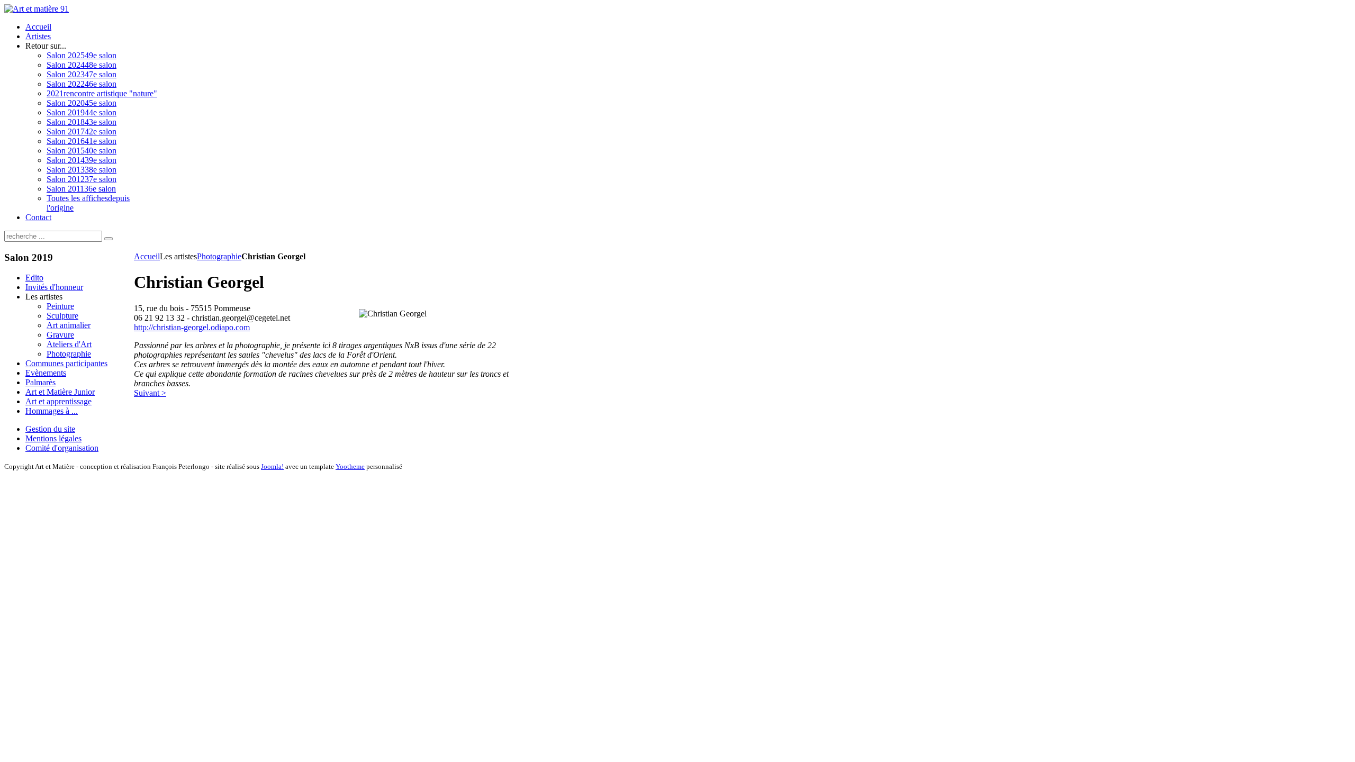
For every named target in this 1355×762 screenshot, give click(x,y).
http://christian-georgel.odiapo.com (192, 327)
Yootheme (350, 466)
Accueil (147, 256)
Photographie (219, 256)
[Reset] (108, 238)
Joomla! (272, 466)
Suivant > (150, 392)
